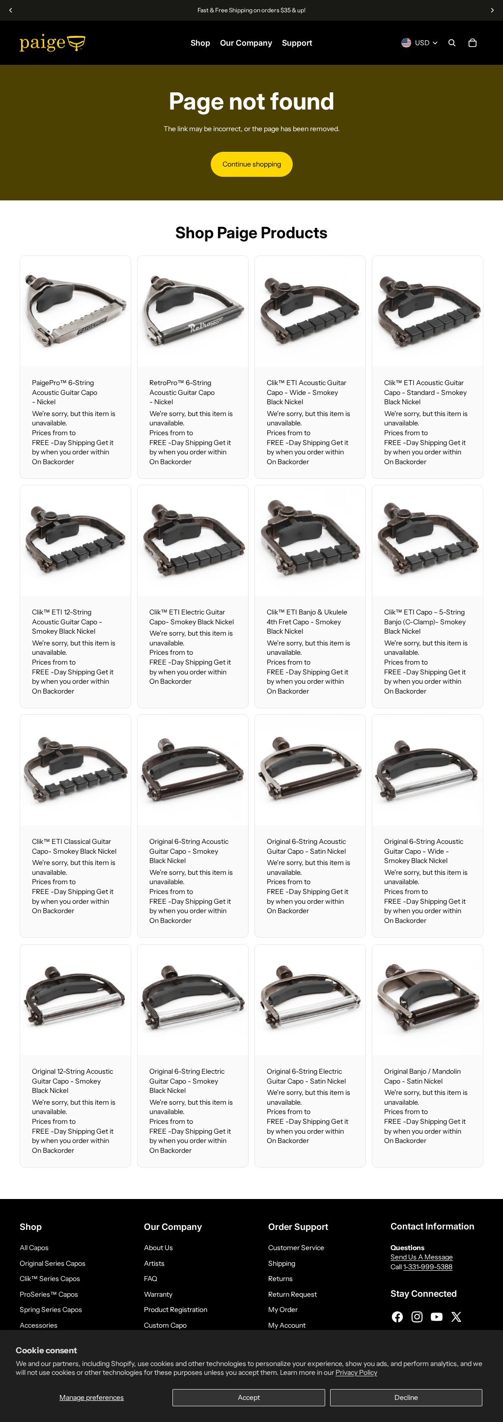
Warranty (158, 1294)
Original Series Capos (52, 1263)
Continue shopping (252, 164)
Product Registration (175, 1309)
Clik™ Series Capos (50, 1278)
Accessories (38, 1325)
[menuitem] (200, 43)
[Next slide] (123, 311)
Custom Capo (165, 1325)
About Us (158, 1247)
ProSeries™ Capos (49, 1294)
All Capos (34, 1247)
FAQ (150, 1278)
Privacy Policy (356, 1372)
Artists (154, 1263)
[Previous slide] (27, 311)
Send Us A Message (422, 1257)
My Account (287, 1325)
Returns (280, 1278)
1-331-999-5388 (427, 1266)
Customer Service (296, 1247)
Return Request (292, 1294)
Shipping (281, 1263)
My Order (283, 1309)
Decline (406, 1397)
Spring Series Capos (51, 1309)
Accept (249, 1397)
